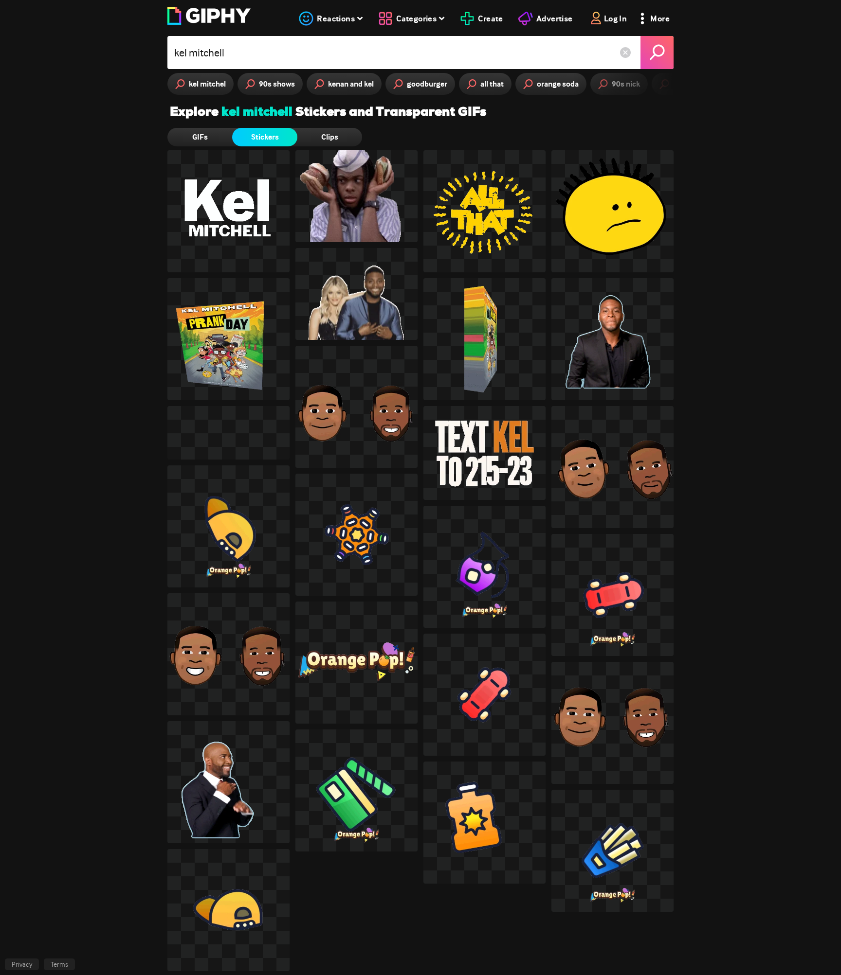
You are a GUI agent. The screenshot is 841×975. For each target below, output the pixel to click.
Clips (329, 137)
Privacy (22, 964)
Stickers (265, 137)
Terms (59, 964)
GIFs (200, 137)
